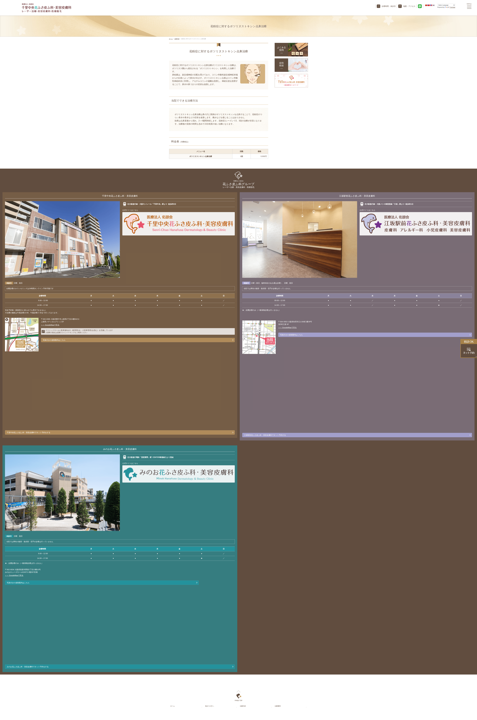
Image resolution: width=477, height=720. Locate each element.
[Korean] (433, 5)
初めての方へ (209, 706)
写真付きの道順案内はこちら (54, 340)
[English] (431, 5)
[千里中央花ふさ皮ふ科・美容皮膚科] (46, 10)
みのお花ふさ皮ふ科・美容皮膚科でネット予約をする (28, 667)
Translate (452, 7)
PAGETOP (238, 695)
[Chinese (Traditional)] (428, 5)
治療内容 (243, 706)
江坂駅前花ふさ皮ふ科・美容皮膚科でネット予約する (265, 435)
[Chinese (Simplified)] (426, 5)
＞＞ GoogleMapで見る (50, 325)
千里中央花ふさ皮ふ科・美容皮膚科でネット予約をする (28, 432)
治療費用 (278, 706)
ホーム (172, 706)
